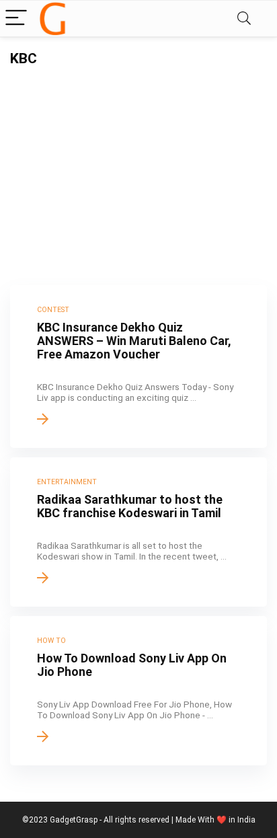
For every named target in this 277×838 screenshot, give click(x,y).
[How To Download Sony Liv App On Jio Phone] (138, 690)
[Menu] (16, 18)
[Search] (244, 18)
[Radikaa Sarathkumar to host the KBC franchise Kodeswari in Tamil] (138, 532)
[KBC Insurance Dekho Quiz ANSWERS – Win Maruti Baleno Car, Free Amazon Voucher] (138, 366)
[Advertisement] (138, 167)
